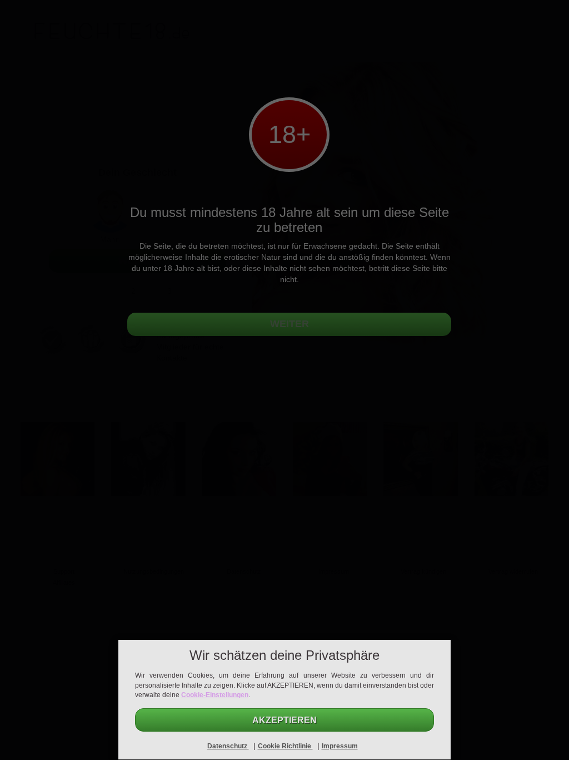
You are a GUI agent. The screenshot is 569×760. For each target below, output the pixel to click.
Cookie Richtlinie (285, 746)
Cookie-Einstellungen (214, 695)
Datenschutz (228, 746)
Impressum (340, 746)
